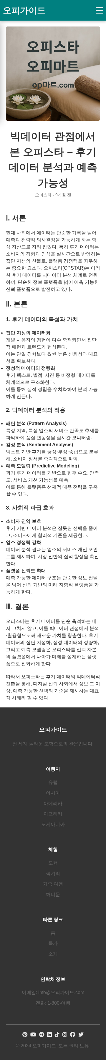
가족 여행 (53, 883)
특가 (53, 943)
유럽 (53, 782)
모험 (53, 862)
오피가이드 (24, 10)
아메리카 (53, 803)
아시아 (53, 792)
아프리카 (53, 813)
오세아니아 (53, 824)
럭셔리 (53, 873)
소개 (53, 953)
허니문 (53, 894)
